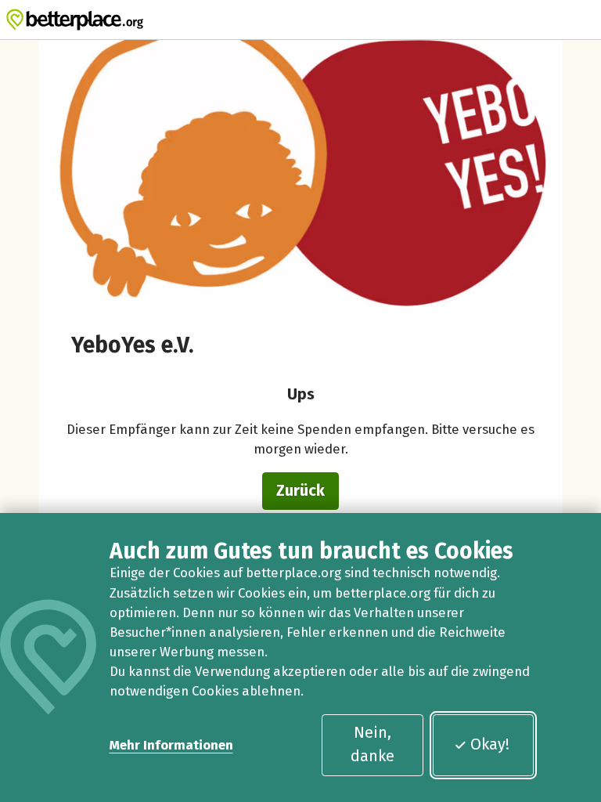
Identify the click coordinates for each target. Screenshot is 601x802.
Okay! (489, 744)
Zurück (300, 490)
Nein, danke (372, 744)
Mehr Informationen (171, 745)
